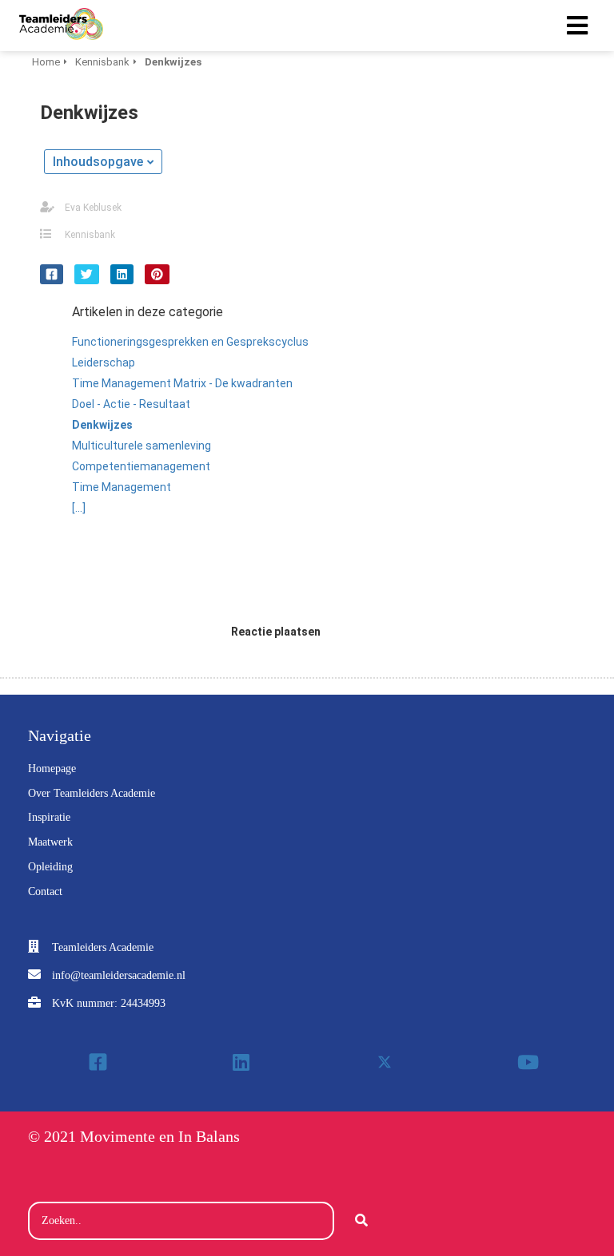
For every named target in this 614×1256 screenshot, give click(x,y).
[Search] (361, 1221)
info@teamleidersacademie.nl (118, 975)
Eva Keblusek (93, 207)
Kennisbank (90, 234)
